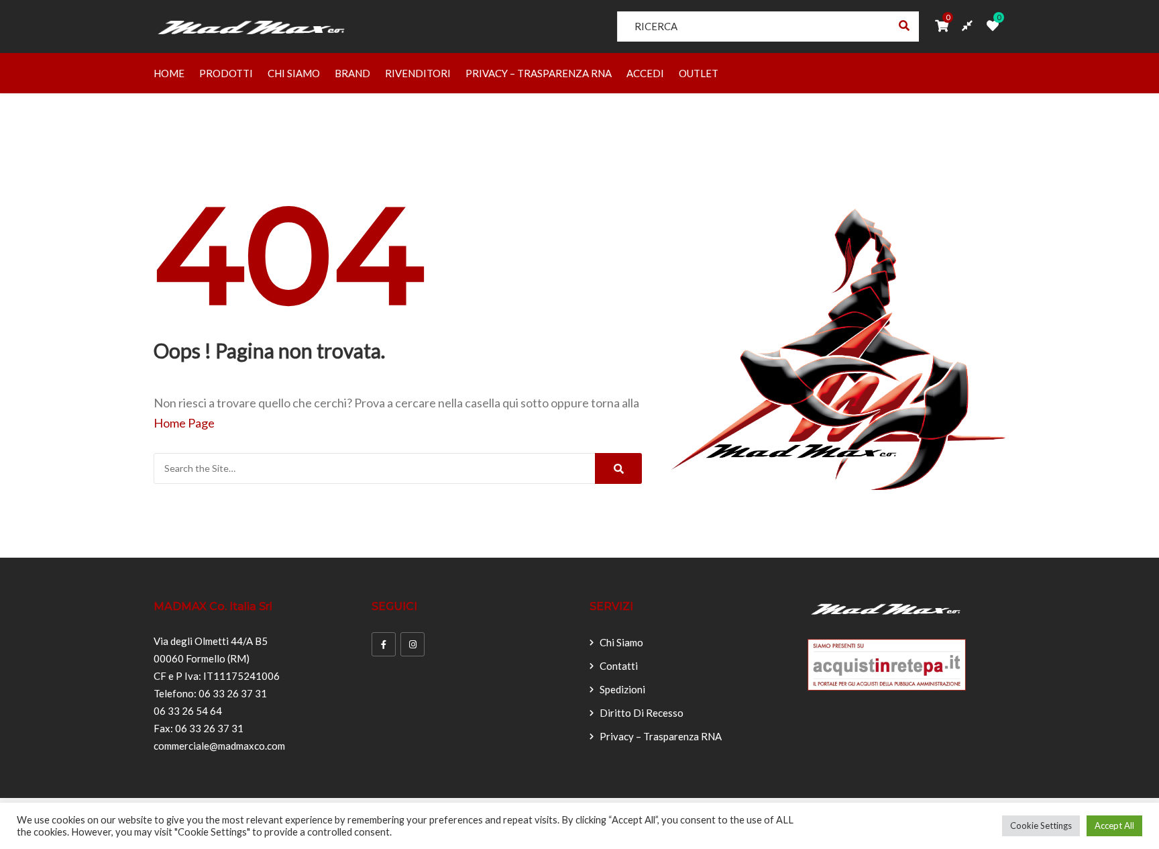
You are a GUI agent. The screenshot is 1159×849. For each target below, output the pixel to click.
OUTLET (698, 73)
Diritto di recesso (641, 713)
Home (169, 73)
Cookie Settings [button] (1041, 825)
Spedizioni (622, 689)
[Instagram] (412, 644)
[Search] (618, 468)
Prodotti (226, 73)
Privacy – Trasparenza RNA (538, 73)
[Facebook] (384, 644)
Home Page (184, 422)
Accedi (645, 73)
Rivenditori (418, 73)
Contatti (619, 666)
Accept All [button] (1114, 825)
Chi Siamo (294, 73)
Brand (352, 73)
